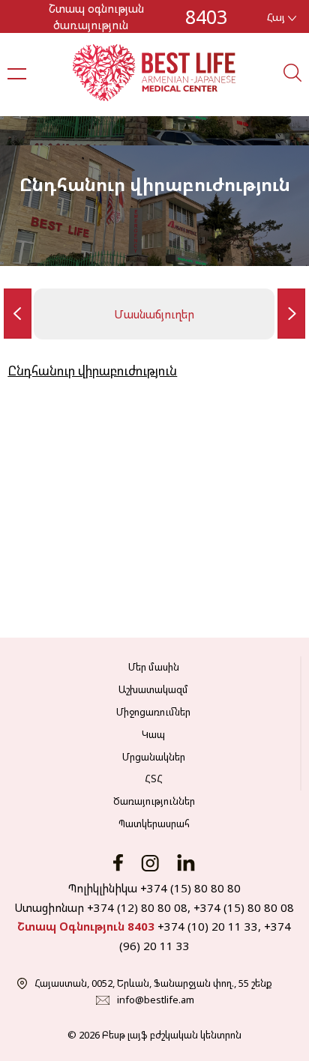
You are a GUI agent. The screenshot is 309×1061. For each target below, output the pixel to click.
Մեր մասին (153, 667)
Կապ (153, 734)
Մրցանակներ (153, 757)
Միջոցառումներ (153, 712)
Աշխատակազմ (153, 689)
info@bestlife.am (155, 999)
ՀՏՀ (154, 778)
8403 (206, 16)
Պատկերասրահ (154, 823)
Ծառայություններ (154, 801)
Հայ (277, 17)
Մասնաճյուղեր (154, 313)
